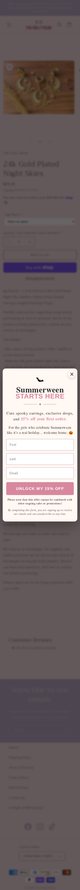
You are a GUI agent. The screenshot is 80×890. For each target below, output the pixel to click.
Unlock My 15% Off (40, 488)
